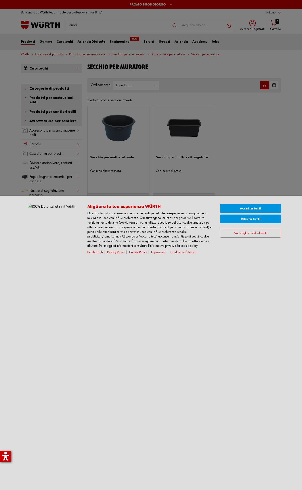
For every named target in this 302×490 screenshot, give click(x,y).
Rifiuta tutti (250, 219)
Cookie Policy (138, 252)
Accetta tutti (250, 208)
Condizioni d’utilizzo (183, 252)
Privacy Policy (116, 252)
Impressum (158, 252)
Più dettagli (95, 252)
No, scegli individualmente (250, 233)
